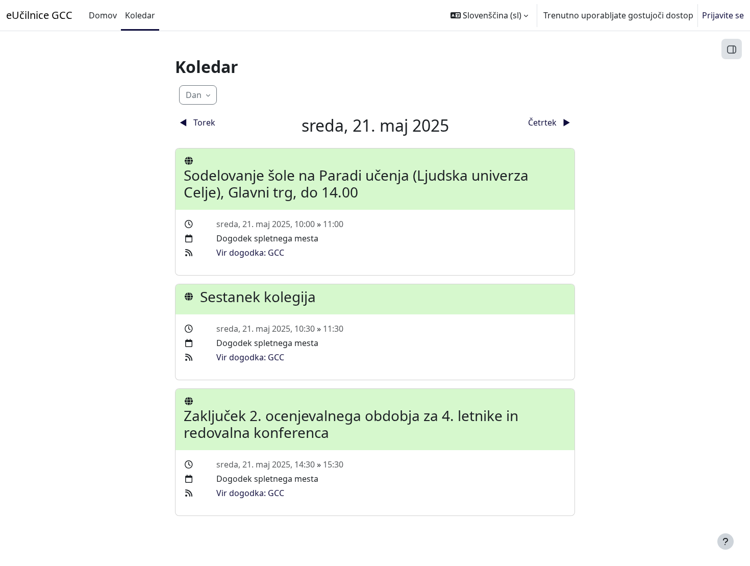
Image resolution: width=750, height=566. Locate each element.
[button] (489, 15)
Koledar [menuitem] (140, 15)
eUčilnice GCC (39, 15)
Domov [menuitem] (103, 15)
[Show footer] (725, 541)
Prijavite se (723, 15)
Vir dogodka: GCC (250, 252)
